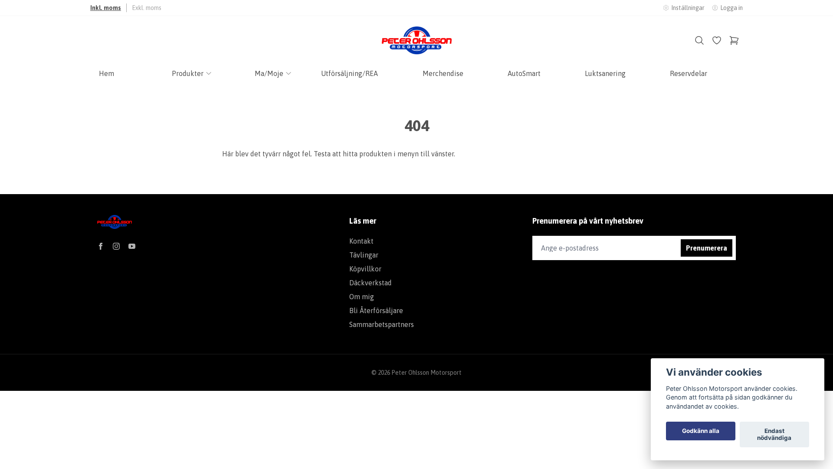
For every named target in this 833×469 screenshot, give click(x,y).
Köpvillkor (365, 269)
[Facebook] (100, 246)
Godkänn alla (700, 431)
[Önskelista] (716, 40)
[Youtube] (131, 246)
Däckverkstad (370, 283)
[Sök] (699, 40)
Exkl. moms (146, 7)
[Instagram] (116, 246)
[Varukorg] (734, 40)
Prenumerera (706, 248)
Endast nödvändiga (774, 435)
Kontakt (361, 241)
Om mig (361, 297)
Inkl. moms (105, 7)
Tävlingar (363, 255)
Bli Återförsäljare (376, 310)
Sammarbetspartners (381, 324)
